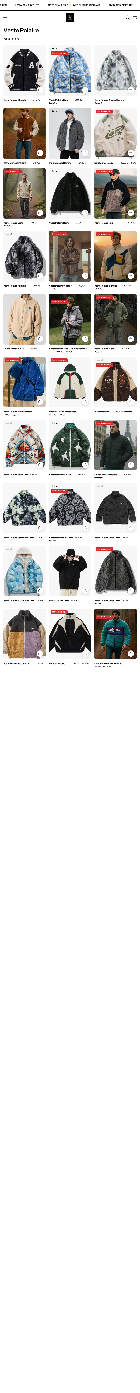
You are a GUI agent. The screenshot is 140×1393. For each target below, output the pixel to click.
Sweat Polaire (56, 600)
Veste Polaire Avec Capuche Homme (68, 348)
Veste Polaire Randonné (15, 537)
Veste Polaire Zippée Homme (109, 99)
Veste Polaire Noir (103, 222)
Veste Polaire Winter (60, 474)
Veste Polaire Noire (59, 222)
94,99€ (36, 99)
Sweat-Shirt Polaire (13, 348)
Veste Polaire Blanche (105, 285)
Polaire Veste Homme (60, 162)
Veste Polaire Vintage (60, 285)
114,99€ (39, 537)
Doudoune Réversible (105, 474)
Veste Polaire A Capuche (16, 600)
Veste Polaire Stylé (13, 474)
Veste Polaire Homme (14, 285)
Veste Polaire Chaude (14, 99)
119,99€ (40, 600)
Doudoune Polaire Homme (108, 663)
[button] (127, 17)
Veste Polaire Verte (13, 222)
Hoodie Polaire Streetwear (62, 411)
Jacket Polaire (101, 411)
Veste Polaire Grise (104, 537)
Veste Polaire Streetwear (16, 663)
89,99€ (98, 103)
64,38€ (79, 222)
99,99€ (36, 162)
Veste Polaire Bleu (58, 99)
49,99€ (74, 600)
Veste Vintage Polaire (14, 162)
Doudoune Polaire (103, 162)
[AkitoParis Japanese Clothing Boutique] (70, 17)
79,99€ (34, 348)
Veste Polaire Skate (104, 348)
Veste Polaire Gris (58, 537)
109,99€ (82, 474)
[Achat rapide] (40, 90)
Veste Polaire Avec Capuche (17, 411)
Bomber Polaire (57, 663)
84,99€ (82, 162)
